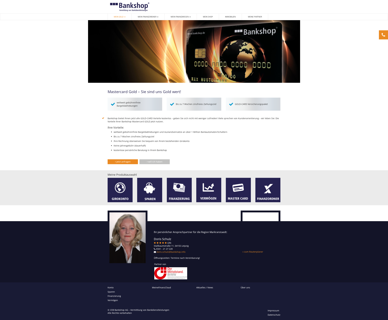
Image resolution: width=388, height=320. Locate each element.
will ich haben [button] (155, 161)
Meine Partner (255, 16)
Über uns (245, 287)
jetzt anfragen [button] (123, 161)
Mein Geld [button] (119, 16)
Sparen (111, 291)
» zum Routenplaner (252, 251)
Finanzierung (114, 296)
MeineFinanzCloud (161, 287)
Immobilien (230, 16)
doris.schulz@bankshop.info (171, 251)
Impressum (273, 310)
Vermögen (113, 300)
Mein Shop (208, 16)
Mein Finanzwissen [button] (180, 16)
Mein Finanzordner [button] (147, 16)
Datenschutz (274, 314)
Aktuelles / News (204, 287)
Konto (111, 287)
